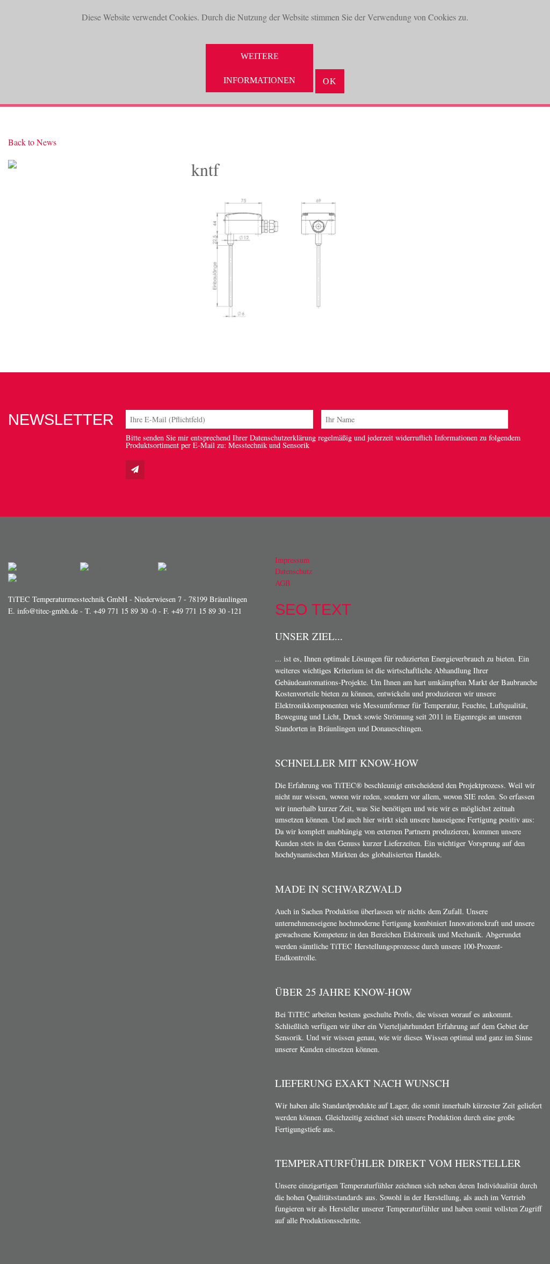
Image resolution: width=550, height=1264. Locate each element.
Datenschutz (293, 571)
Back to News (32, 142)
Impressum (292, 560)
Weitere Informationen (259, 68)
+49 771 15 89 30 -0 (124, 611)
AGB (283, 583)
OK (330, 81)
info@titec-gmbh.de (47, 611)
